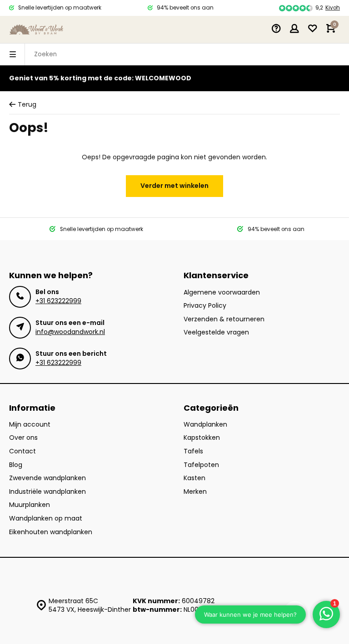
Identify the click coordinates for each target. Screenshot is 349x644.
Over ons (23, 437)
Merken (195, 491)
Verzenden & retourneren (224, 319)
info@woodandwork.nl (70, 331)
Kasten (194, 478)
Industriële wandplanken (47, 491)
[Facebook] (295, 612)
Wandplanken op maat (45, 518)
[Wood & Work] (36, 29)
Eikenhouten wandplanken (50, 532)
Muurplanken (29, 505)
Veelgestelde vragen (216, 332)
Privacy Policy (205, 305)
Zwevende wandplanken (47, 478)
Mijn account (29, 424)
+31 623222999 (58, 300)
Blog (15, 465)
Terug (27, 104)
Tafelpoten (201, 465)
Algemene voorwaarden (222, 292)
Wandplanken (205, 424)
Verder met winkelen (174, 185)
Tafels (193, 451)
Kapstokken (202, 437)
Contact (22, 451)
